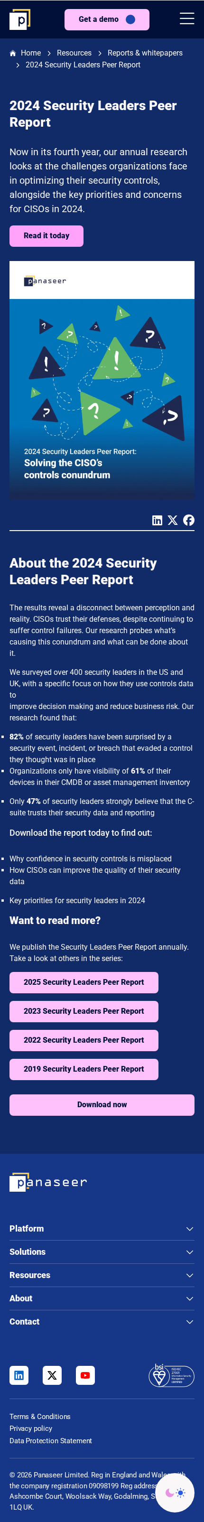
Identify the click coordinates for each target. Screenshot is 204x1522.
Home (31, 52)
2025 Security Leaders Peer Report (84, 982)
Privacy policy (30, 1428)
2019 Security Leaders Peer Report (84, 1069)
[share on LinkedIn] (155, 521)
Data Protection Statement (50, 1441)
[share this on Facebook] (186, 521)
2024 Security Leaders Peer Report (83, 64)
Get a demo (99, 19)
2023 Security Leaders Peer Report (84, 1011)
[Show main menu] (187, 19)
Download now (102, 1104)
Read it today (46, 235)
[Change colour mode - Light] (175, 1493)
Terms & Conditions (40, 1416)
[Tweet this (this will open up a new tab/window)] (170, 521)
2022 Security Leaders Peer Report (84, 1040)
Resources (74, 52)
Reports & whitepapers (145, 52)
